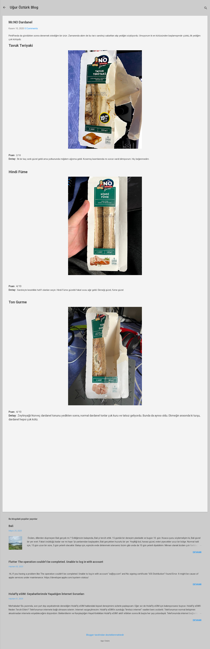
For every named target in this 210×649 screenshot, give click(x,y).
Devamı (197, 552)
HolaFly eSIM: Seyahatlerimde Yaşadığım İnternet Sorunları (46, 593)
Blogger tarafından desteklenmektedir (105, 634)
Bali (11, 526)
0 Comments (31, 28)
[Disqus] (105, 465)
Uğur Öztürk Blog (24, 7)
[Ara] (206, 8)
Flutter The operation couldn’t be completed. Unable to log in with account (56, 561)
